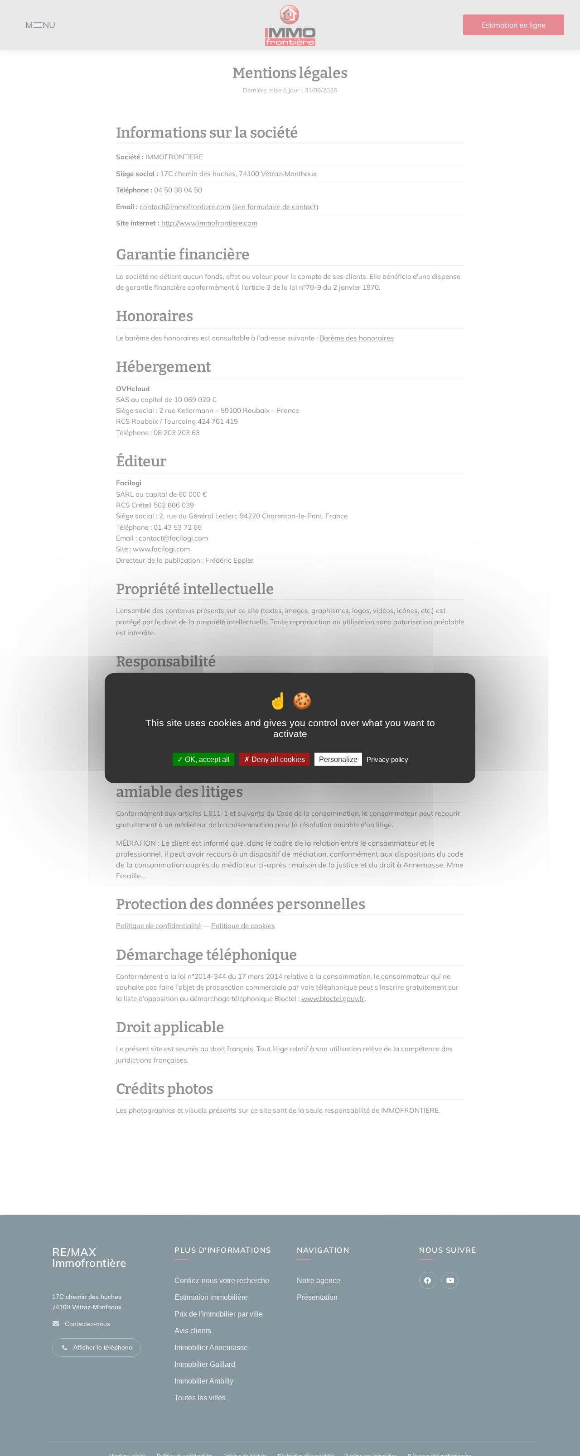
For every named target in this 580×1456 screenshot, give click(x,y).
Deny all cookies (277, 759)
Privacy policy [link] (387, 759)
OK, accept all (206, 759)
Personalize (338, 759)
